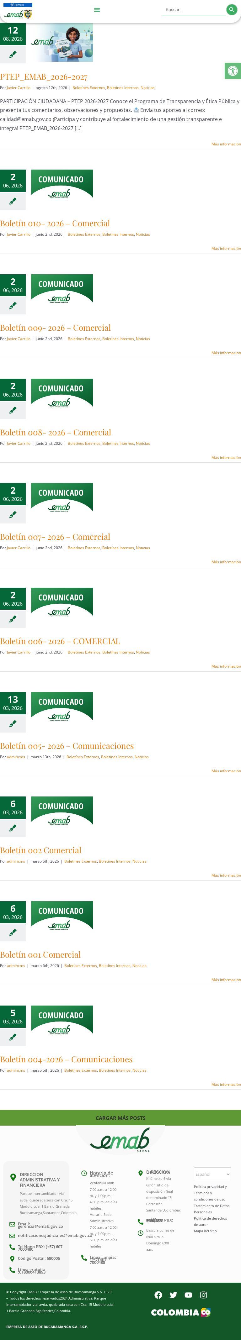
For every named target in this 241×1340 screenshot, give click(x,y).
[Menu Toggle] (97, 10)
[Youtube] (188, 1295)
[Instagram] (203, 1295)
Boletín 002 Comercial (40, 849)
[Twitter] (173, 1295)
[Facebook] (158, 1295)
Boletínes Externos (88, 87)
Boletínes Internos (123, 87)
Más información (226, 144)
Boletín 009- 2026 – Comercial (55, 327)
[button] (233, 71)
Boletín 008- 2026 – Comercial (55, 432)
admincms (16, 756)
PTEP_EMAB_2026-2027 (44, 76)
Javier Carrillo (18, 87)
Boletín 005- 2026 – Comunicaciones (67, 745)
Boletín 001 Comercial (40, 954)
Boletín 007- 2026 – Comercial (55, 536)
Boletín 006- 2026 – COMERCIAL (60, 640)
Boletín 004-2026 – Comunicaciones (66, 1059)
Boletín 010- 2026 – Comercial (55, 223)
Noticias (148, 87)
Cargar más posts (121, 1118)
